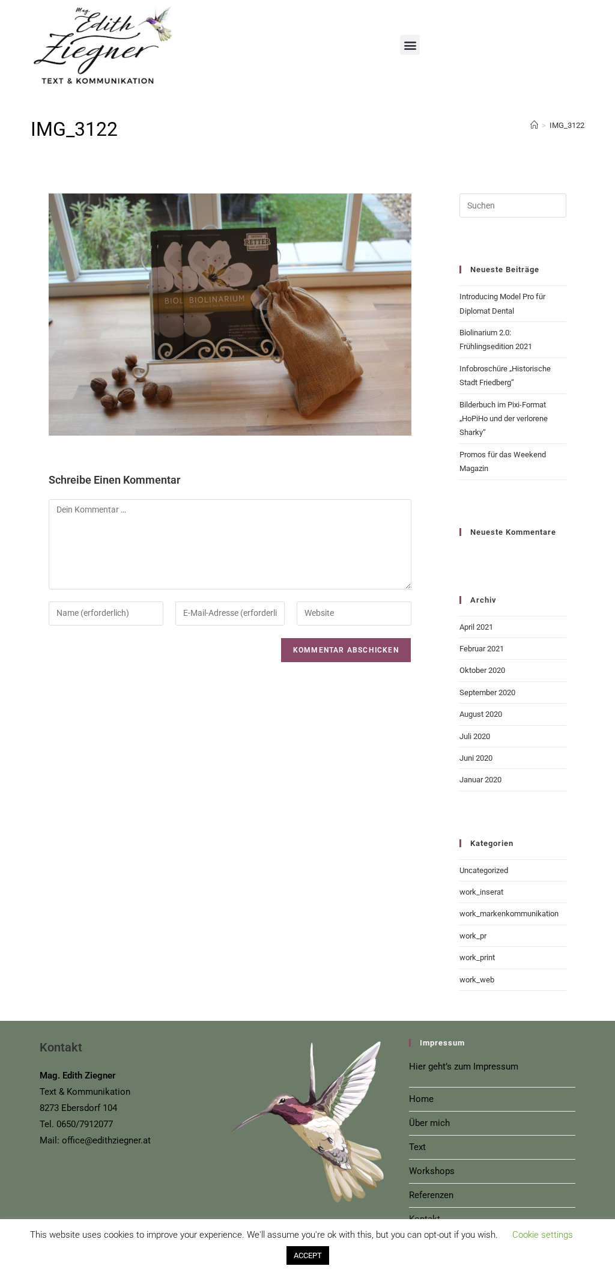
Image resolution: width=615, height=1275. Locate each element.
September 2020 (487, 692)
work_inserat (481, 891)
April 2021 (476, 626)
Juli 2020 (474, 736)
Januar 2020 (480, 779)
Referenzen (431, 1195)
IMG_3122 (567, 125)
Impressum (495, 1066)
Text (417, 1147)
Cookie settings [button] (542, 1234)
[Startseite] (534, 125)
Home (421, 1099)
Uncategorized (483, 870)
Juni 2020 (475, 757)
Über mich (429, 1123)
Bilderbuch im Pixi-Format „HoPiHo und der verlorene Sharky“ (503, 418)
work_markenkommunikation (509, 913)
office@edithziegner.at (106, 1140)
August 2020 (480, 714)
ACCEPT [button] (308, 1255)
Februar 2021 (481, 648)
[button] (410, 45)
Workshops (432, 1171)
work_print (477, 957)
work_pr (472, 935)
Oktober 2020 (482, 670)
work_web (476, 979)
